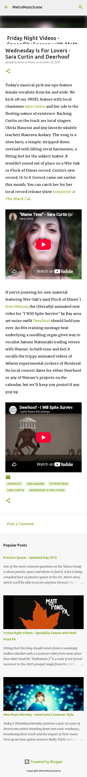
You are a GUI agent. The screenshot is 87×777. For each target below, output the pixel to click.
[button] (8, 71)
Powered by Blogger (46, 762)
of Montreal (59, 483)
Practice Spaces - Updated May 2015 (30, 557)
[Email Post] (8, 478)
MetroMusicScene (27, 7)
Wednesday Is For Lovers (47, 490)
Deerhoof (41, 320)
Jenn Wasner (16, 306)
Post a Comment (20, 524)
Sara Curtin (35, 106)
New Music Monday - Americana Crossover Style (38, 714)
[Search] (80, 7)
